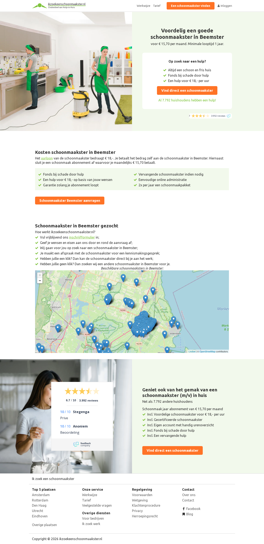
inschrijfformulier (82, 237)
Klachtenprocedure (146, 505)
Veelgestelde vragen (97, 505)
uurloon (47, 158)
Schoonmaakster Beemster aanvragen (69, 200)
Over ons (189, 495)
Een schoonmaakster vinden (190, 5)
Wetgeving (140, 500)
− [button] (40, 280)
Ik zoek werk (91, 524)
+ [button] (40, 275)
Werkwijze (143, 5)
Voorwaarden (142, 495)
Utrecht (37, 511)
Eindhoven (40, 516)
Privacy (137, 511)
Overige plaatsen (44, 525)
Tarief (156, 5)
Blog (189, 514)
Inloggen (226, 5)
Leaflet (192, 351)
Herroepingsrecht (145, 516)
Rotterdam (40, 500)
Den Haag (39, 505)
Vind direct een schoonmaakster (187, 90)
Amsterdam (41, 495)
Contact (188, 500)
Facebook (192, 509)
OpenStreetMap (207, 351)
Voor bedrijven (93, 518)
